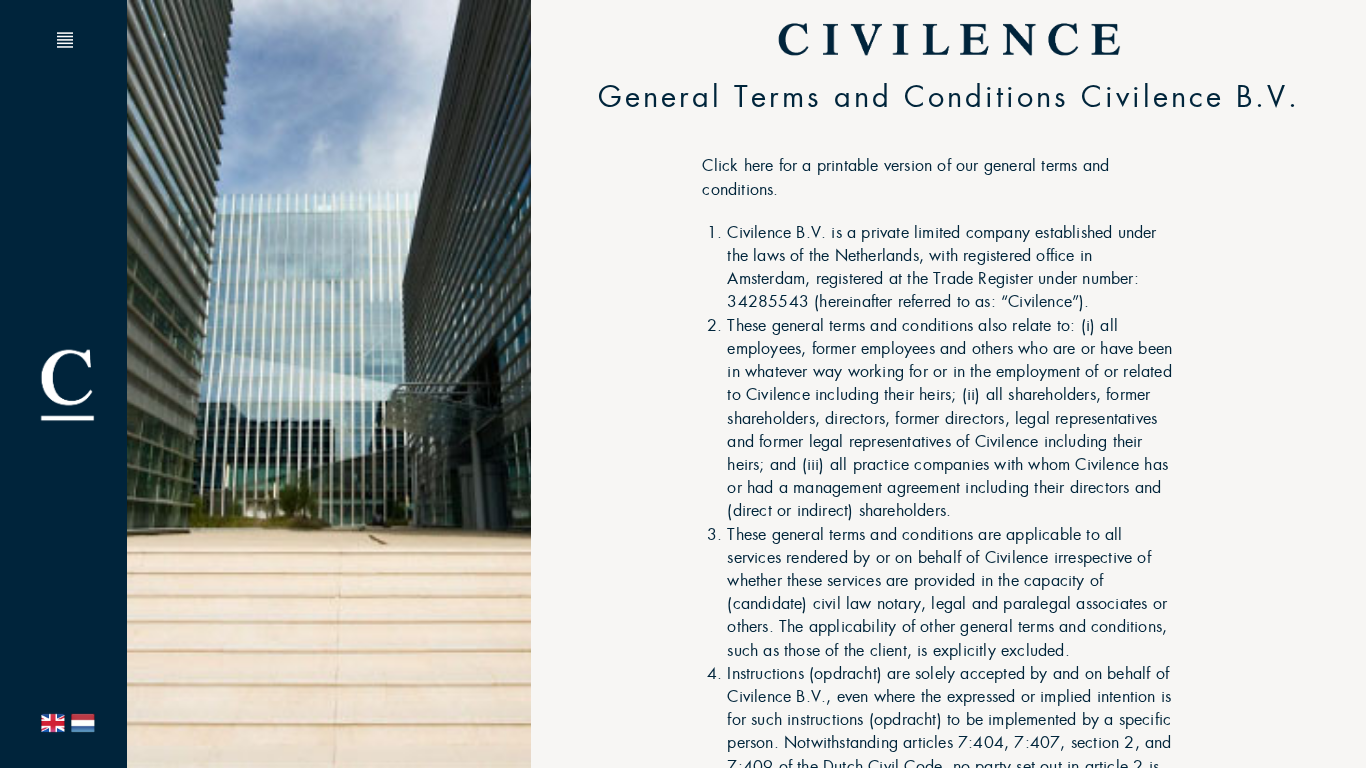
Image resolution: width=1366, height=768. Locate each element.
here (759, 165)
